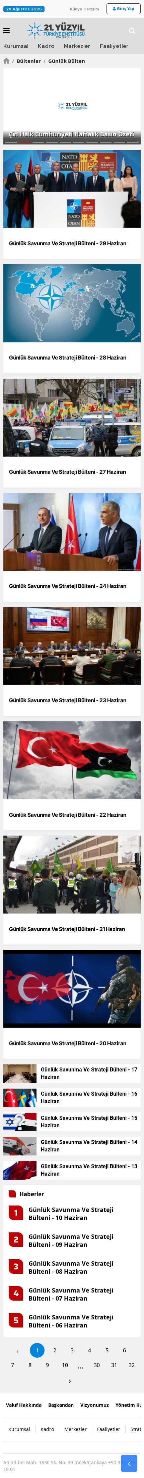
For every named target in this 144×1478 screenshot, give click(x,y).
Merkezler (77, 46)
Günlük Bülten (64, 60)
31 (114, 1365)
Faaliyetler (114, 46)
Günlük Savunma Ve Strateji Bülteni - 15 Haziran (89, 1122)
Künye (76, 9)
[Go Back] (129, 1463)
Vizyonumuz (94, 1405)
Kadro (46, 46)
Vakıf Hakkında (24, 1405)
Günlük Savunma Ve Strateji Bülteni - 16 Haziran (89, 1097)
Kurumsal (15, 46)
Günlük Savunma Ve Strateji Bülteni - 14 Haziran (89, 1146)
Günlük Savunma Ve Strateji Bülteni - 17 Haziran (89, 1073)
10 (65, 1365)
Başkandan (61, 1405)
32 (132, 1365)
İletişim (91, 9)
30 (97, 1365)
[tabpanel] (72, 106)
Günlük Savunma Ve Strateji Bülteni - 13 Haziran (89, 1170)
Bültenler (26, 60)
